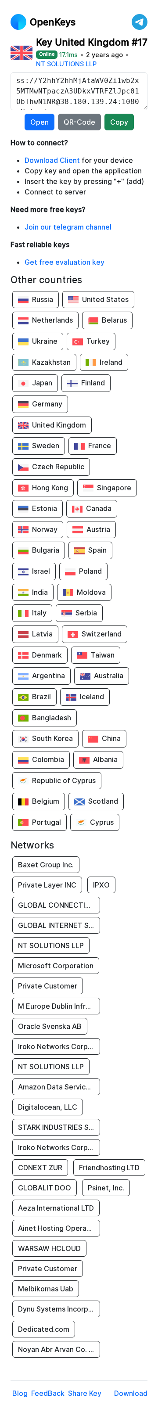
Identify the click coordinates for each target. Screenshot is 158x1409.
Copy (119, 122)
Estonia (44, 508)
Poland (90, 571)
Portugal (46, 822)
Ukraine (44, 341)
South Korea (52, 738)
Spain (97, 550)
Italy (39, 612)
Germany (47, 403)
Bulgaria (45, 550)
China (111, 738)
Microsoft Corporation (55, 965)
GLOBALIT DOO (44, 1187)
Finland (93, 382)
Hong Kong (50, 487)
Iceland (92, 696)
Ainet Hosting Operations (59, 1228)
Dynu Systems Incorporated (59, 1309)
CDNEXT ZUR (40, 1167)
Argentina (48, 675)
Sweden (45, 445)
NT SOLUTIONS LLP (66, 64)
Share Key (84, 1393)
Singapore (114, 487)
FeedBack (48, 1393)
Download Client (52, 160)
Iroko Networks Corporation (59, 1046)
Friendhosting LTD (109, 1167)
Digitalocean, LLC (47, 1107)
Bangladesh (51, 717)
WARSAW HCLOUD (49, 1248)
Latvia (42, 633)
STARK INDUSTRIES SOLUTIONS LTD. (59, 1127)
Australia (108, 675)
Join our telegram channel (68, 227)
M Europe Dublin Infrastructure (59, 1006)
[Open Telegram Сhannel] (139, 22)
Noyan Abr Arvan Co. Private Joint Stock (59, 1349)
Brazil (41, 696)
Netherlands (52, 320)
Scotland (103, 801)
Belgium (45, 801)
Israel (41, 571)
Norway (44, 529)
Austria (98, 529)
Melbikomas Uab (45, 1288)
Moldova (91, 592)
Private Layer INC (47, 885)
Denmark (47, 655)
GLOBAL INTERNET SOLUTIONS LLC (59, 925)
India (40, 592)
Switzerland (102, 633)
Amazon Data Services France (59, 1086)
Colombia (48, 759)
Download (130, 1393)
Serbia (86, 612)
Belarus (114, 320)
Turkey (98, 341)
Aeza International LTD (56, 1208)
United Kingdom (59, 425)
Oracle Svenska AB (50, 1026)
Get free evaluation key (64, 262)
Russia (42, 299)
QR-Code (79, 122)
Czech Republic (58, 466)
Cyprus (102, 822)
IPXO (101, 885)
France (99, 445)
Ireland (111, 362)
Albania (105, 759)
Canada (98, 508)
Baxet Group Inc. (46, 864)
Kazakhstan (51, 362)
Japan (42, 382)
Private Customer (47, 985)
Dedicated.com (43, 1329)
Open (39, 122)
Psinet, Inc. (106, 1187)
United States (105, 299)
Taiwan (103, 655)
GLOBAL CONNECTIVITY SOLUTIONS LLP (59, 905)
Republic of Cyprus (64, 780)
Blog (20, 1393)
